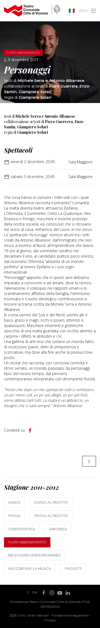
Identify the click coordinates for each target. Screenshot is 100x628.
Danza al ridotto (51, 502)
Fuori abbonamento (27, 542)
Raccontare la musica (29, 569)
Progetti (73, 569)
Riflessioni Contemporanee (34, 555)
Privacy (50, 620)
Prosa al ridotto (51, 516)
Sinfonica (58, 529)
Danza (14, 502)
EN (35, 592)
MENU (84, 11)
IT (28, 592)
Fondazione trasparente (70, 615)
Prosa (14, 516)
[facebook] (30, 430)
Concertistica (21, 529)
